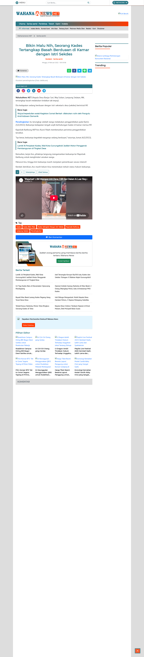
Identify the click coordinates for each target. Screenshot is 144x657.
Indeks (65, 24)
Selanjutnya (30, 172)
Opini (57, 24)
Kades (19, 227)
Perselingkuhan (22, 122)
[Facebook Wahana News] (18, 90)
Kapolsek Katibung (72, 227)
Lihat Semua (43, 172)
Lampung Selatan (23, 231)
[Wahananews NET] (38, 13)
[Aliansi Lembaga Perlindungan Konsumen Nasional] (111, 57)
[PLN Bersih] (123, 13)
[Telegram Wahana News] (44, 90)
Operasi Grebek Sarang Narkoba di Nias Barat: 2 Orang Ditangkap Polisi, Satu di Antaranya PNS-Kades (73, 288)
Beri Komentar (55, 237)
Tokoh (51, 24)
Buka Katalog (28, 325)
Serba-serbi (32, 24)
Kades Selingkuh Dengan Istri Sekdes (51, 227)
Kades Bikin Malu (29, 227)
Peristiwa (43, 24)
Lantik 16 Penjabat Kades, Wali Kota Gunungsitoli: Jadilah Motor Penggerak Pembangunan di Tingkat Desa (31, 277)
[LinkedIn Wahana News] (33, 90)
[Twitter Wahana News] (28, 90)
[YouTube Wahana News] (39, 90)
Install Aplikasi (63, 261)
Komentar (23, 71)
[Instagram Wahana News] (23, 90)
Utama (22, 24)
